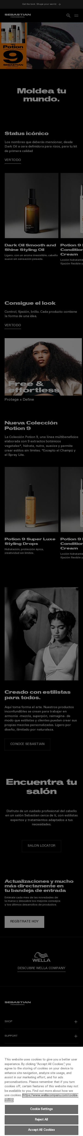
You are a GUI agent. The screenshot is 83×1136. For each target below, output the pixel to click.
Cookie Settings (41, 1109)
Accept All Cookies (41, 1130)
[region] (41, 1091)
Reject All (41, 1119)
